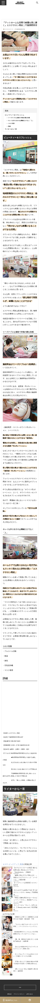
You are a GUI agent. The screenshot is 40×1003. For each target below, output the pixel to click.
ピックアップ (14, 864)
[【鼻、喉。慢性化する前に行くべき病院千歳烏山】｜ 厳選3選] (20, 942)
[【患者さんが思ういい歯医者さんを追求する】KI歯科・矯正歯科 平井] (20, 919)
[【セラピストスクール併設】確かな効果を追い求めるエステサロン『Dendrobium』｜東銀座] (20, 870)
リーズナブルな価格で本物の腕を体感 (19, 117)
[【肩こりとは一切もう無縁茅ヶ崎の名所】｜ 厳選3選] (20, 971)
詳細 (9, 126)
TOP (20, 987)
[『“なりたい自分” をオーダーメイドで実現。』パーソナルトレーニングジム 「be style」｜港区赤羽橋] (20, 927)
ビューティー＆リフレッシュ (14, 115)
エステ (5, 864)
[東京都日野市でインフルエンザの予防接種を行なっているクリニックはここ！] (20, 934)
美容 (21, 864)
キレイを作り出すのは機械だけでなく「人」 (21, 120)
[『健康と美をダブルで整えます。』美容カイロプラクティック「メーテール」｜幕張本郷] (20, 878)
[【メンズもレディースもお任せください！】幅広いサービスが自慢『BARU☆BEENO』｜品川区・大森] (20, 957)
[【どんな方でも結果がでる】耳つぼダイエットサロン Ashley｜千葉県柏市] (20, 893)
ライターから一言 (11, 129)
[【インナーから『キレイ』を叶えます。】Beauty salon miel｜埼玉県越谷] (20, 908)
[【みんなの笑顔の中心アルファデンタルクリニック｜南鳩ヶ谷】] (20, 949)
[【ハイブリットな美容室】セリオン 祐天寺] (20, 885)
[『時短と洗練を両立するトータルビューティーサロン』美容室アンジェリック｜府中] (20, 900)
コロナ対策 (11, 123)
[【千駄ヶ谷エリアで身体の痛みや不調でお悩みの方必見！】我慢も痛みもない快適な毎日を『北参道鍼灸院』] (20, 964)
